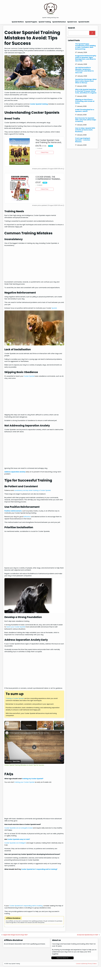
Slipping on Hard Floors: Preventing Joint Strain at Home (84, 101)
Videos (95, 963)
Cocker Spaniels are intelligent (15, 843)
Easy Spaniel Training (14, 963)
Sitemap (85, 963)
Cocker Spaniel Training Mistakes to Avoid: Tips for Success (29, 733)
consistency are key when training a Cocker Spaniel (32, 490)
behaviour (27, 517)
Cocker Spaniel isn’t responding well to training (25, 906)
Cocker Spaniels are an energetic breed (18, 828)
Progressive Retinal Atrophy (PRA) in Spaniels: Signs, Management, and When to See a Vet (85, 58)
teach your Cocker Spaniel (15, 627)
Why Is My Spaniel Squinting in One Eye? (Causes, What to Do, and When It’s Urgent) (85, 91)
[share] (60, 732)
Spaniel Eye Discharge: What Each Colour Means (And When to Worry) (86, 81)
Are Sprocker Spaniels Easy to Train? (87, 935)
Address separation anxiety (14, 472)
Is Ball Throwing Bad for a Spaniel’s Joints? (84, 110)
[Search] (92, 33)
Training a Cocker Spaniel (15, 698)
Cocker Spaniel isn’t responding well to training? (39, 869)
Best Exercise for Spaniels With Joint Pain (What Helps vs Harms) (85, 119)
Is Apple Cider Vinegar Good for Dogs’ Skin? (15, 935)
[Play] (45, 725)
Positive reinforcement (13, 511)
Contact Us (79, 963)
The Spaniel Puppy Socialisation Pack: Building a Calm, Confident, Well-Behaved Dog (85, 46)
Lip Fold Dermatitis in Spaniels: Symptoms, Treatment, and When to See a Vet (84, 70)
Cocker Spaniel (29, 376)
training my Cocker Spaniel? (32, 779)
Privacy (90, 963)
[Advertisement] (34, 444)
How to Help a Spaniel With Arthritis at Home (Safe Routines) (85, 129)
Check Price (44, 152)
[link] (7, 732)
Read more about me (62, 958)
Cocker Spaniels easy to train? (18, 839)
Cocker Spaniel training (39, 104)
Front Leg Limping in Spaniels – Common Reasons (82, 139)
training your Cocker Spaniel (24, 782)
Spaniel (54, 308)
